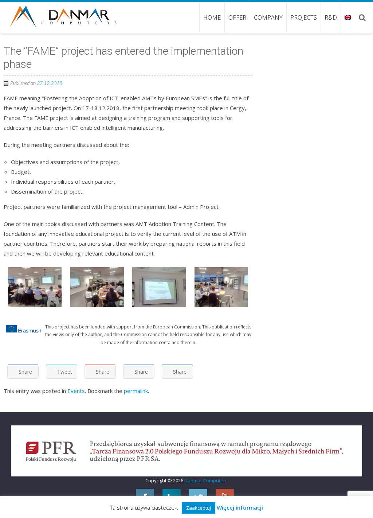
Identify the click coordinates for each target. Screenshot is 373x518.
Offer (237, 17)
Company (268, 17)
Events (76, 390)
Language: (348, 17)
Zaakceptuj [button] (198, 508)
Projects (303, 17)
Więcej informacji (240, 507)
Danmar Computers (206, 480)
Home (212, 17)
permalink (136, 390)
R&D (331, 17)
